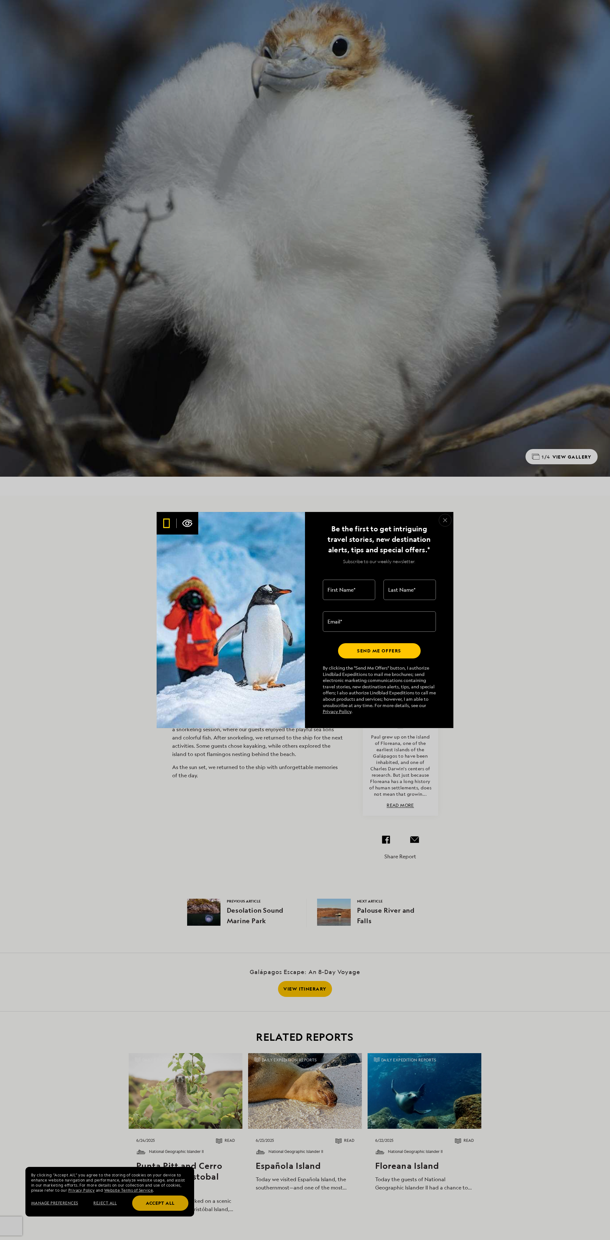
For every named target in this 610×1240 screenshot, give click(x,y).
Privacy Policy (337, 711)
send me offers (379, 651)
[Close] (445, 520)
